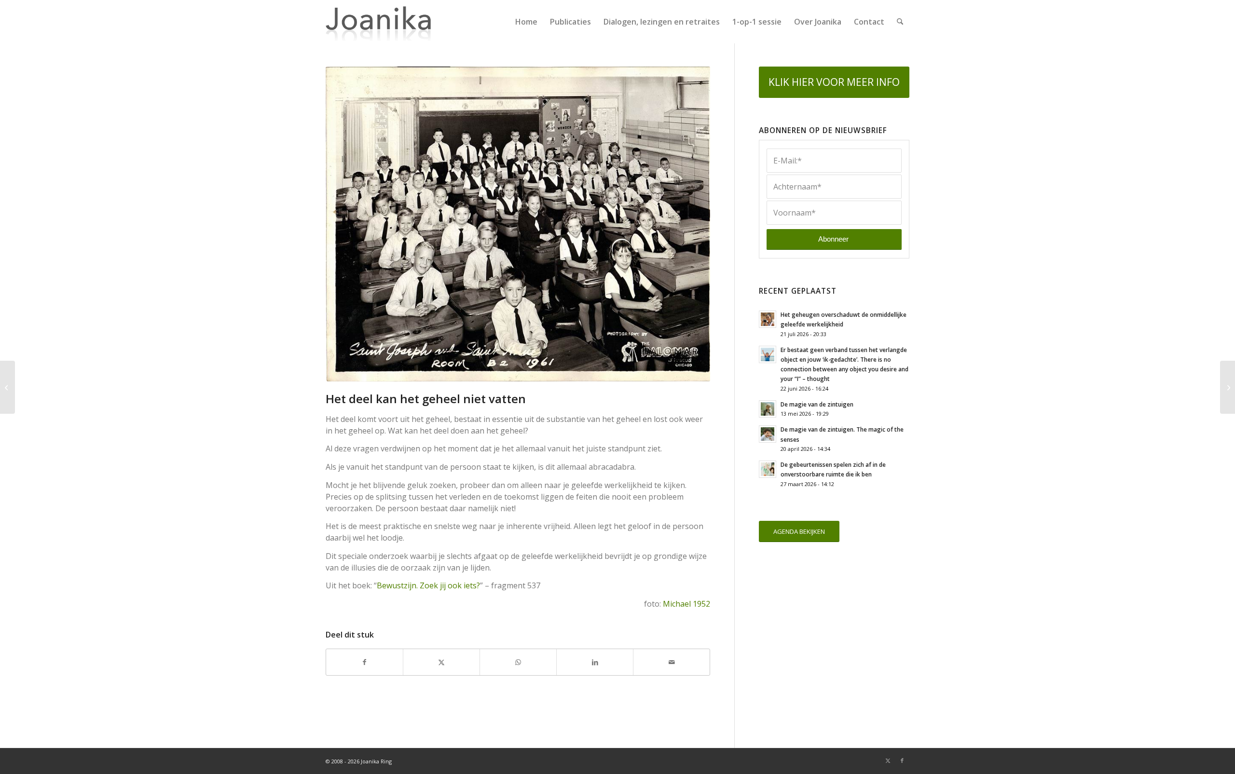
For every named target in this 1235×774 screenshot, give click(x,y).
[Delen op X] (441, 662)
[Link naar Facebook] (902, 760)
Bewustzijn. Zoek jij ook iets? (428, 585)
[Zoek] (900, 21)
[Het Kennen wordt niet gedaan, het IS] (7, 387)
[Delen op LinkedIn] (595, 662)
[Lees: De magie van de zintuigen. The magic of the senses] (767, 434)
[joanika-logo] (378, 21)
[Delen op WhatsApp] (518, 662)
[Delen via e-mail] (671, 662)
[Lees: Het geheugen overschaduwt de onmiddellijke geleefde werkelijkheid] (767, 319)
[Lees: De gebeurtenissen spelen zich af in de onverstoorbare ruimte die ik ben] (767, 469)
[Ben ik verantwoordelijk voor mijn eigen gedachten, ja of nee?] (1227, 387)
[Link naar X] (887, 760)
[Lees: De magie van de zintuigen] (767, 409)
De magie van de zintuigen (817, 404)
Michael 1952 (686, 603)
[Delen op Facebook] (364, 662)
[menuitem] (526, 21)
